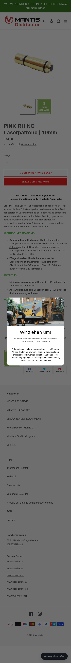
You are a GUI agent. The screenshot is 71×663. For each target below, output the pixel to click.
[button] (11, 301)
